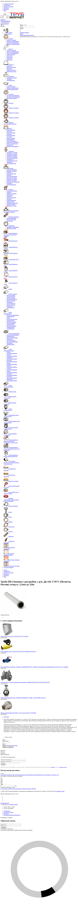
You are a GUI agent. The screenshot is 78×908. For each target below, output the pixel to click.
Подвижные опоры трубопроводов (11, 415)
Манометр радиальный (13, 227)
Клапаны (10, 168)
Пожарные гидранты (9, 212)
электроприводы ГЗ (13, 259)
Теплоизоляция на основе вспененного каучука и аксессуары (12, 449)
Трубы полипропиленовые (9, 350)
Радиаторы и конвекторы (9, 548)
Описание (6, 716)
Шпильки (11, 536)
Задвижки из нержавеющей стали (12, 160)
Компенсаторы (12, 391)
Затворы (10, 189)
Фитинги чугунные (13, 112)
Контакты (6, 9)
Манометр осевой (11, 228)
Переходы (11, 64)
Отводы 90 (9, 55)
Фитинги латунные (13, 117)
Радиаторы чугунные (14, 566)
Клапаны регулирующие (13, 182)
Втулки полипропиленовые (12, 363)
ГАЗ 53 (10, 775)
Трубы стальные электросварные (11, 296)
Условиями (52, 767)
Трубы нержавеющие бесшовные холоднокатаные (12, 339)
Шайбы (10, 522)
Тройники (11, 76)
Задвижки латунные (12, 154)
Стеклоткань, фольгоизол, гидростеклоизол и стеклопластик (11, 463)
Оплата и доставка (8, 6)
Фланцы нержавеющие (13, 41)
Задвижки (11, 151)
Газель (2, 775)
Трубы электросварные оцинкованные (13, 315)
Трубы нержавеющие (14, 333)
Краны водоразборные (12, 146)
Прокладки (11, 526)
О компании (7, 5)
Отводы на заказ (11, 54)
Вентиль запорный (13, 210)
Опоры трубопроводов (8, 409)
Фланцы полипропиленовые (12, 366)
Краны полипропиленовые (12, 371)
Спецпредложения (8, 3)
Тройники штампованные (11, 79)
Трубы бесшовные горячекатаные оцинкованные (11, 327)
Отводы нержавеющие (13, 53)
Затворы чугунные (11, 205)
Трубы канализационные (8, 386)
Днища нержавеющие (12, 89)
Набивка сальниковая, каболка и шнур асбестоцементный (11, 500)
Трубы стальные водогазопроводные (12, 298)
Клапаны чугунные (12, 179)
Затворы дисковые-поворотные (12, 194)
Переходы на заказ (11, 71)
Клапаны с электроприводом (11, 184)
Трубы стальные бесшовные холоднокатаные (11, 302)
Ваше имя (4, 824)
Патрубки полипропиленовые (12, 377)
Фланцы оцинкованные (13, 42)
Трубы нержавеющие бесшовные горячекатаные (12, 343)
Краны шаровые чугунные (11, 136)
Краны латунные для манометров (12, 144)
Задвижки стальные (12, 155)
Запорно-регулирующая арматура (10, 123)
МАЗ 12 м (43, 775)
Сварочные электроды (9, 542)
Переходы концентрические (11, 66)
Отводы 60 (9, 57)
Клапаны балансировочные (11, 173)
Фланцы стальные (11, 40)
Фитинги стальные (13, 108)
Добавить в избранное (8, 747)
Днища (10, 85)
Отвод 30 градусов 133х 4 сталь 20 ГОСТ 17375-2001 (14, 636)
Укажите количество (6, 759)
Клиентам (6, 8)
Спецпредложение (8, 567)
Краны (10, 128)
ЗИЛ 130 (14, 775)
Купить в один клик (12, 745)
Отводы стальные (11, 50)
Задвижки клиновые (12, 156)
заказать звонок (5, 23)
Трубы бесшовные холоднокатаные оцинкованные (11, 323)
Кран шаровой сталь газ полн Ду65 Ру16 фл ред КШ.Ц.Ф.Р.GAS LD (18, 651)
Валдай (6, 775)
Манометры (11, 225)
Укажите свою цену (6, 761)
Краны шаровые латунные (11, 130)
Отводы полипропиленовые (12, 355)
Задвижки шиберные (12, 158)
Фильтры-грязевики (13, 216)
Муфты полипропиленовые (12, 352)
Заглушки (11, 94)
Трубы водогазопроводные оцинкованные (12, 319)
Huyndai (35, 775)
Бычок (23, 775)
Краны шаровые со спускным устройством (13, 141)
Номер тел (4, 825)
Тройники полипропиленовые (12, 358)
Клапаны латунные (12, 177)
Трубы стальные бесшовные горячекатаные (11, 306)
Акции (5, 570)
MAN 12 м (56, 775)
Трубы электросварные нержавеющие (13, 335)
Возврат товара (60, 791)
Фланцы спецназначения (13, 44)
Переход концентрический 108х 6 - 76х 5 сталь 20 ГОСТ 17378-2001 (18, 713)
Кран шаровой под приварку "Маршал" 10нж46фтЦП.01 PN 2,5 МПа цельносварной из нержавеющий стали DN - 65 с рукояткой (34, 667)
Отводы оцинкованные (13, 51)
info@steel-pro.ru (5, 803)
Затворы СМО (10, 201)
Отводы (10, 49)
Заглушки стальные (12, 98)
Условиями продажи (63, 767)
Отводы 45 (9, 58)
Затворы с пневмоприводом (11, 199)
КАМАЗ (30, 775)
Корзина (3, 19)
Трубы (10, 289)
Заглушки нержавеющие (13, 95)
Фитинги (10, 103)
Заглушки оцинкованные (13, 97)
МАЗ (26, 775)
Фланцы (10, 38)
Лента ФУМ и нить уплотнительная (11, 493)
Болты (10, 512)
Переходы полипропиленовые (12, 361)
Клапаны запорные (12, 171)
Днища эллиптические (13, 88)
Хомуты (10, 531)
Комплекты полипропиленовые (12, 380)
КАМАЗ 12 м (49, 775)
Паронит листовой (13, 481)
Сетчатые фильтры (11, 218)
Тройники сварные (12, 77)
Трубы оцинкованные (8, 313)
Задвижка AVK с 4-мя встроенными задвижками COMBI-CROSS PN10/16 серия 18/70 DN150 (25, 682)
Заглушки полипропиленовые (12, 374)
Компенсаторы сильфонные (10, 397)
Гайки (10, 517)
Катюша (19, 775)
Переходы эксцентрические (11, 69)
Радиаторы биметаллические (9, 554)
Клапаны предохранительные (12, 175)
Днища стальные (11, 86)
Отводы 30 (9, 59)
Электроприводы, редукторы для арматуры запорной (11, 235)
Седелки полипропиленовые (12, 369)
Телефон (3, 763)
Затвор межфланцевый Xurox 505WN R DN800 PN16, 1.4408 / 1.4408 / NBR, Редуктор (23, 697)
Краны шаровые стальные (11, 133)
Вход (5, 10)
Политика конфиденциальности (12, 815)
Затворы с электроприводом (11, 197)
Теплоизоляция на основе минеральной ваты (11, 455)
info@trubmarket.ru (5, 21)
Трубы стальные (12, 294)
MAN (38, 775)
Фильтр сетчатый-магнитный (11, 220)
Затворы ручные (11, 204)
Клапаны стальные (12, 180)
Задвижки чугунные (12, 152)
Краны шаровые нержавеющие (11, 139)
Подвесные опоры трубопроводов (11, 428)
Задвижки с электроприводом (11, 162)
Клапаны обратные (12, 169)
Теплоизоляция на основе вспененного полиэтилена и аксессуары (11, 441)
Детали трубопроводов (8, 33)
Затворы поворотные (12, 203)
